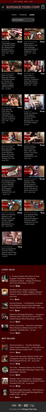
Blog (25, 1)
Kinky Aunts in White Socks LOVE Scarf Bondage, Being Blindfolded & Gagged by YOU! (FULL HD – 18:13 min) (31, 49)
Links (30, 1)
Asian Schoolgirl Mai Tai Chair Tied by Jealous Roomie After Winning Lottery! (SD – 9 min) (9, 252)
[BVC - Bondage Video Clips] (23, 7)
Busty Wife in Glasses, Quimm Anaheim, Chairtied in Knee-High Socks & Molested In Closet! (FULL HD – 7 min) (31, 80)
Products (23, 15)
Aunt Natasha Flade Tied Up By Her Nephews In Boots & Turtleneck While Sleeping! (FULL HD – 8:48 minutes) (31, 219)
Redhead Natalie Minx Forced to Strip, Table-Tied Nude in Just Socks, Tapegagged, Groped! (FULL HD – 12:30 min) (31, 152)
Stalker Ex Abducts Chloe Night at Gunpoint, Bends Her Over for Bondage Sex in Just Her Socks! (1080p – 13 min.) (31, 118)
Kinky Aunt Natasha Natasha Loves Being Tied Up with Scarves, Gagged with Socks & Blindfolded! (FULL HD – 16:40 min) (8, 220)
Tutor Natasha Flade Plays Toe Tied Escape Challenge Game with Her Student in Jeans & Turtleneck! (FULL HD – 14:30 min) (8, 115)
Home (14, 15)
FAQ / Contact (18, 1)
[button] (3, 7)
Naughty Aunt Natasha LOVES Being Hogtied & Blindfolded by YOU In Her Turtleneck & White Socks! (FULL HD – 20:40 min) (31, 186)
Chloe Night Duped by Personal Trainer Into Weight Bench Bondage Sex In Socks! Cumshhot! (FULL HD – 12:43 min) (8, 49)
